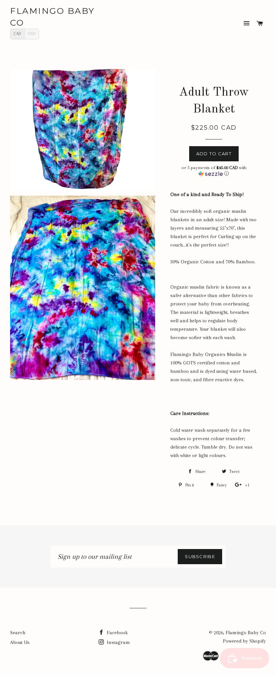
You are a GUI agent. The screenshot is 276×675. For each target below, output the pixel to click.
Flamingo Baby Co (52, 17)
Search (17, 633)
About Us (20, 642)
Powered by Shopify (244, 641)
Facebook (116, 633)
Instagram (117, 642)
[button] (213, 171)
